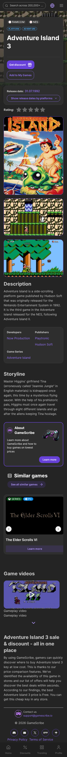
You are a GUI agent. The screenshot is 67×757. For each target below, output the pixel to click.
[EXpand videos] (33, 623)
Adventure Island (19, 357)
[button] (16, 22)
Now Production (18, 338)
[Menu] (61, 5)
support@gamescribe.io (37, 715)
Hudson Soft (44, 344)
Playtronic (42, 338)
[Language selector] (52, 5)
